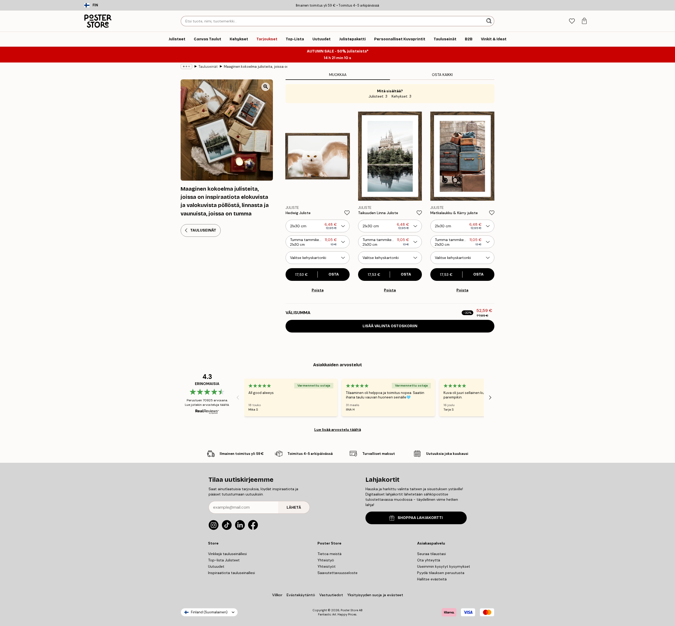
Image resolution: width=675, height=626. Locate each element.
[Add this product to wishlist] (347, 212)
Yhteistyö (325, 560)
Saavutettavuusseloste (337, 572)
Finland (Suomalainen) (209, 612)
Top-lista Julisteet (224, 560)
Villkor (277, 595)
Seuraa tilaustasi (431, 553)
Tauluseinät (208, 66)
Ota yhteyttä (428, 560)
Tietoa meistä (329, 553)
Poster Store (349, 610)
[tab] (572, 21)
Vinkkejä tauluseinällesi (227, 553)
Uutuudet (216, 566)
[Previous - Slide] (238, 397)
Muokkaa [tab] (337, 74)
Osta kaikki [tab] (442, 74)
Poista (318, 290)
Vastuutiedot (331, 595)
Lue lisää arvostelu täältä (337, 429)
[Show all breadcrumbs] (186, 66)
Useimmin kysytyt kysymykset (443, 566)
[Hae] (489, 21)
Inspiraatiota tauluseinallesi (231, 572)
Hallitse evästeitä (432, 579)
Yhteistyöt (326, 566)
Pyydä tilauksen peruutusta (440, 572)
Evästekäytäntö (301, 595)
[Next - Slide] (490, 397)
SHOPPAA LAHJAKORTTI (420, 518)
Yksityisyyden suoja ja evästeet (375, 595)
